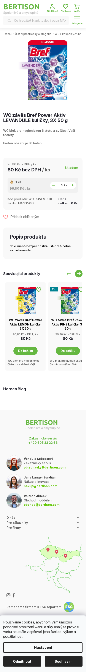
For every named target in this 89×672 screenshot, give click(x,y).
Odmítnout (22, 661)
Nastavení (43, 647)
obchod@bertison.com (42, 504)
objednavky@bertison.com (45, 467)
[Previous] (68, 273)
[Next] (79, 273)
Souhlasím (63, 661)
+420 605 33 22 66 (43, 442)
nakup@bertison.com (40, 486)
